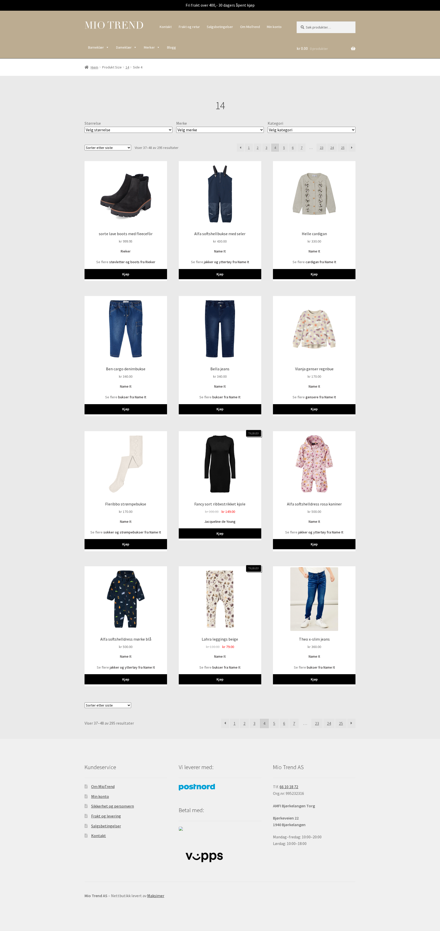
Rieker (126, 251)
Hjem (94, 67)
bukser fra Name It (132, 397)
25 (343, 147)
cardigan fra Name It (321, 262)
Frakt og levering (106, 816)
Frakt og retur (189, 26)
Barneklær (96, 47)
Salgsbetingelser (220, 26)
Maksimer (155, 895)
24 (332, 147)
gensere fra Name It (321, 397)
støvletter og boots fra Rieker (132, 262)
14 (127, 67)
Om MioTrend (250, 26)
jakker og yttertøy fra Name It (226, 262)
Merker (149, 47)
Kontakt (166, 26)
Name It (220, 251)
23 (321, 147)
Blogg (171, 47)
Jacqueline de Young (220, 521)
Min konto (274, 26)
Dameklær (124, 47)
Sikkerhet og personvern (112, 806)
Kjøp (125, 274)
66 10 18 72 (289, 786)
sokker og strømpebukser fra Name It (132, 532)
